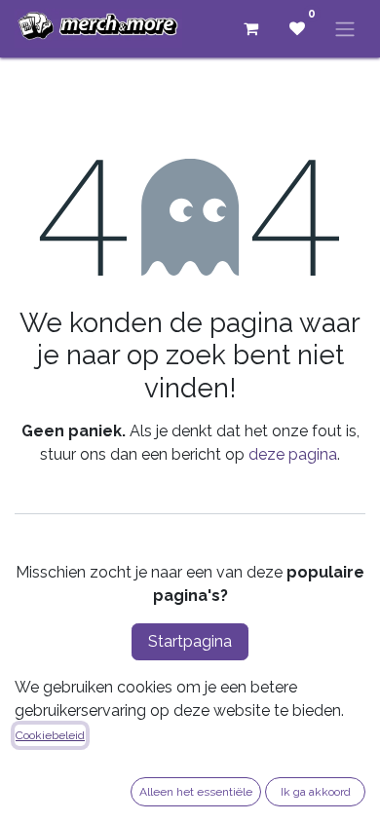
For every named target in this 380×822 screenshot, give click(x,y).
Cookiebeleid (50, 735)
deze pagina (292, 454)
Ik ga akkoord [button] (316, 792)
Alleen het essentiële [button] (195, 792)
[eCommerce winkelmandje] (250, 28)
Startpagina (190, 641)
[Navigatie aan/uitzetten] (344, 29)
